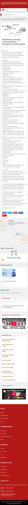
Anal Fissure (17, 235)
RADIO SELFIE (3, 472)
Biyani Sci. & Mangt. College (8, 364)
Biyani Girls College (6, 360)
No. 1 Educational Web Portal (9, 380)
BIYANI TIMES (3, 469)
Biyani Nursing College (11, 46)
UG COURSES (3, 430)
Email (25, 47)
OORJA (2, 439)
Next (17, 233)
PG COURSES (3, 433)
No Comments (13, 47)
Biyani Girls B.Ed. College (7, 367)
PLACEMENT (3, 457)
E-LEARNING (3, 466)
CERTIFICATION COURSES (6, 436)
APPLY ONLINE (4, 451)
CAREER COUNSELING (5, 475)
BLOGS (2, 421)
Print (20, 47)
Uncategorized (6, 47)
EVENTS (2, 412)
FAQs (2, 454)
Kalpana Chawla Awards (7, 376)
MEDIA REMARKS (4, 418)
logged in (9, 293)
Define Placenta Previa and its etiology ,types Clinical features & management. (16, 223)
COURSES (3, 448)
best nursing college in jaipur (9, 281)
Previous (11, 220)
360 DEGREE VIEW (4, 415)
